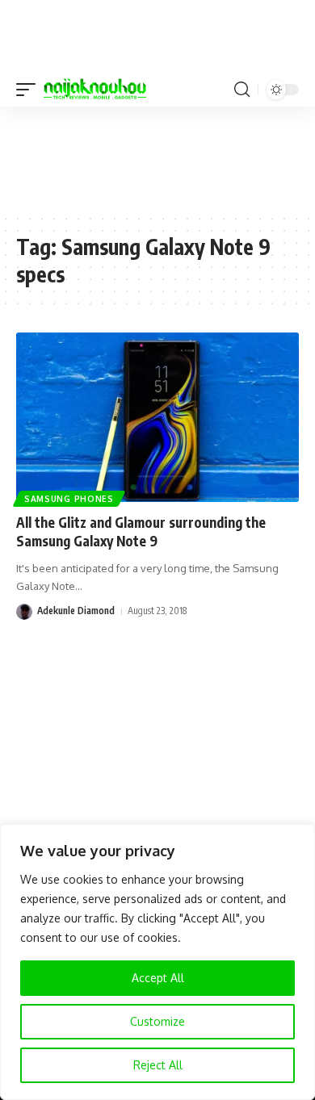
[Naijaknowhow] (95, 90)
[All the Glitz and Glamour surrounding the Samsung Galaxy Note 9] (157, 417)
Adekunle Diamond (76, 610)
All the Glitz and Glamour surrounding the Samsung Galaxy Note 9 (141, 531)
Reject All (158, 1065)
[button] (30, 90)
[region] (157, 962)
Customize (157, 1021)
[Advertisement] (157, 159)
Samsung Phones (69, 499)
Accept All (158, 978)
